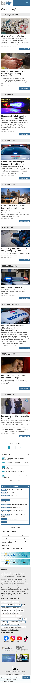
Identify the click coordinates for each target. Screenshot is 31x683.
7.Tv (20, 619)
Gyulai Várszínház (13, 621)
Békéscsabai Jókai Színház (8, 610)
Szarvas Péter (5, 624)
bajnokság (4, 621)
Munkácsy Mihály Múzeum (13, 607)
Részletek (10, 681)
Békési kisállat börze (12, 522)
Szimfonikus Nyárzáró (12, 519)
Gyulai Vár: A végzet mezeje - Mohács (18, 504)
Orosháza (4, 613)
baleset (25, 619)
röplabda (17, 605)
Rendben (26, 677)
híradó (3, 602)
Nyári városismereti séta (15, 507)
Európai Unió (21, 627)
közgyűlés (22, 621)
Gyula (3, 607)
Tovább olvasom (24, 49)
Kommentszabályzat (19, 674)
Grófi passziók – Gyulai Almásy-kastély (16, 489)
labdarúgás (16, 602)
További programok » (15, 527)
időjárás (10, 613)
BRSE (23, 605)
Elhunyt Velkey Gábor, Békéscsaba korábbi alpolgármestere (15, 535)
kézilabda (16, 613)
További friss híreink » (15, 480)
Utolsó (20, 447)
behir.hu (14, 46)
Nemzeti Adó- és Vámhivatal (9, 627)
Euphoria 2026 (10, 492)
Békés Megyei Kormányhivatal (10, 619)
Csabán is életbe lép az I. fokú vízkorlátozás (12, 548)
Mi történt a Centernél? (7, 545)
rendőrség (19, 616)
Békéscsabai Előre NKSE (8, 616)
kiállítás (9, 602)
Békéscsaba (20, 610)
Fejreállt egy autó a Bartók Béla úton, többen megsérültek (15, 538)
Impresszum (9, 674)
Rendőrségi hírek (15, 624)
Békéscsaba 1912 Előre (8, 605)
